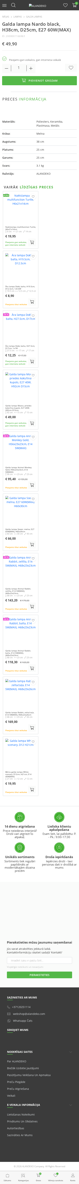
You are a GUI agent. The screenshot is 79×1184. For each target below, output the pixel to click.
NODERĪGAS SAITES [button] (20, 1052)
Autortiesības (15, 1128)
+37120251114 (21, 1007)
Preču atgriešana (18, 1089)
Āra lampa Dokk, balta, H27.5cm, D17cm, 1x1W (20, 347)
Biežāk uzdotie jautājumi (23, 1068)
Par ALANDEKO (16, 1061)
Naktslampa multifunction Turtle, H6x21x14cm (20, 228)
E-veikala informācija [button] (23, 1105)
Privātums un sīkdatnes (22, 1121)
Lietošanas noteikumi (21, 1114)
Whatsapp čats (22, 1020)
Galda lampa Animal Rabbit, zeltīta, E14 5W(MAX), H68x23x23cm (18, 591)
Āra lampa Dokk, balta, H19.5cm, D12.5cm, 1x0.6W (20, 287)
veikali (11, 1095)
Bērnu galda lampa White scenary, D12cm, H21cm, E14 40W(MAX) (18, 774)
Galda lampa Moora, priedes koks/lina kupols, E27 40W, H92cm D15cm (18, 407)
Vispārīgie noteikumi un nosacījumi (25, 967)
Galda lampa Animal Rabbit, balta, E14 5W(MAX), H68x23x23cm (18, 652)
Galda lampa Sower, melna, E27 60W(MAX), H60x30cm (19, 530)
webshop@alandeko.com (29, 1014)
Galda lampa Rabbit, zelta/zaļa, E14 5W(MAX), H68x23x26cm (19, 713)
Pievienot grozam (43, 80)
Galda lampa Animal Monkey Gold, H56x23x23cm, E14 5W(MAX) (18, 469)
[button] (4, 5)
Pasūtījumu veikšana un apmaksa (29, 1075)
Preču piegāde (16, 1082)
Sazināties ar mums (20, 1135)
